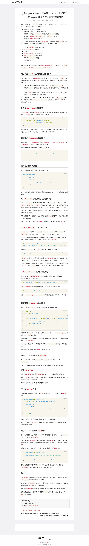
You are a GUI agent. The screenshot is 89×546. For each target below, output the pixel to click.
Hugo (47, 542)
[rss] (49, 538)
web (39, 20)
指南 (60, 86)
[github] (43, 538)
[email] (40, 538)
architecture (29, 510)
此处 (27, 307)
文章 (49, 88)
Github (74, 2)
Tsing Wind (16, 2)
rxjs (39, 510)
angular (42, 20)
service (35, 510)
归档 (60, 2)
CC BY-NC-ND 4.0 (33, 506)
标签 (65, 2)
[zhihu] (46, 538)
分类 (69, 2)
